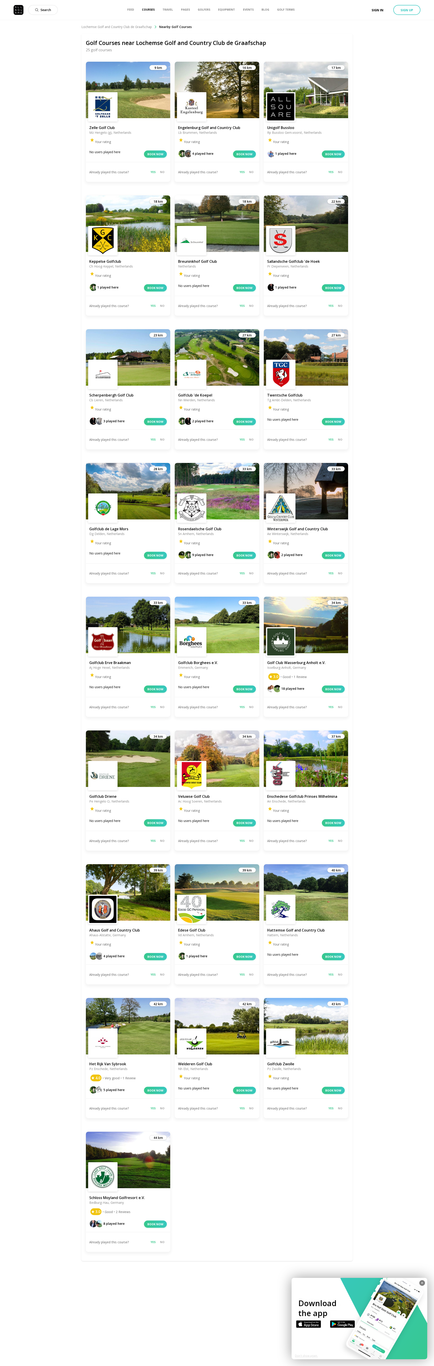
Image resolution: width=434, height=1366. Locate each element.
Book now (155, 154)
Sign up (407, 10)
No (162, 172)
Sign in (377, 10)
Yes (153, 172)
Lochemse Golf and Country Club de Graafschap (116, 27)
